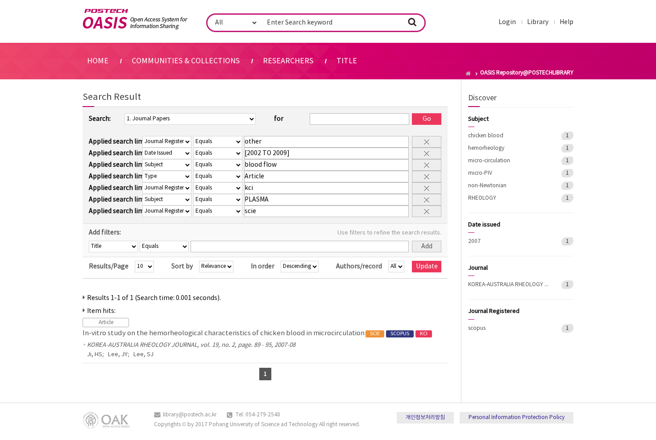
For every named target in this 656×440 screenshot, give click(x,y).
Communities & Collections (186, 61)
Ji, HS (94, 354)
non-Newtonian (487, 186)
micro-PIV (480, 173)
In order (262, 266)
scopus (477, 328)
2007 (474, 241)
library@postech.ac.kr (189, 415)
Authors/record (359, 266)
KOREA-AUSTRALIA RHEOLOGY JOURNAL (508, 285)
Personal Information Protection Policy (517, 417)
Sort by (182, 266)
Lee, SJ (143, 354)
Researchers (288, 61)
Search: (100, 119)
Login (507, 22)
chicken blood (485, 136)
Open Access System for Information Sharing (135, 19)
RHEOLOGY (482, 198)
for (278, 119)
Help (566, 22)
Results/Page (109, 266)
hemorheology (486, 148)
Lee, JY (118, 354)
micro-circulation (489, 161)
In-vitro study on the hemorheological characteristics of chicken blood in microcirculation (255, 333)
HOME (97, 61)
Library (537, 22)
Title (346, 61)
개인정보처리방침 (425, 417)
